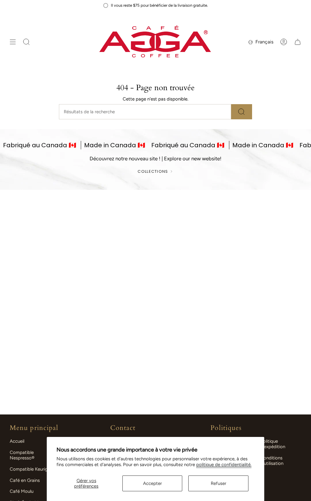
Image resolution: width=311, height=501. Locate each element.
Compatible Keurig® (30, 469)
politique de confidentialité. (223, 464)
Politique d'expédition (272, 443)
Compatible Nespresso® (22, 455)
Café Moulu (21, 491)
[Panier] (298, 42)
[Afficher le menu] (13, 42)
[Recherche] (241, 111)
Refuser (218, 483)
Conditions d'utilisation (271, 460)
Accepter (152, 483)
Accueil (17, 441)
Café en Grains (25, 480)
